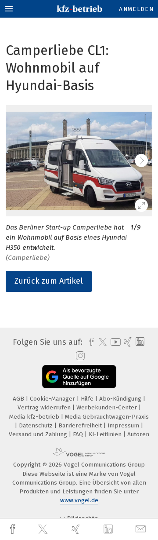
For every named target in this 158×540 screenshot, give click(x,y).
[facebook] (13, 529)
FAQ (79, 434)
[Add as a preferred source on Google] (79, 376)
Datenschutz (36, 425)
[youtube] (114, 341)
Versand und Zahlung (39, 434)
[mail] (142, 529)
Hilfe (88, 398)
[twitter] (44, 529)
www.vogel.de (79, 500)
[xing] (77, 529)
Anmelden (136, 9)
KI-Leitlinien (106, 434)
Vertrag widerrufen (45, 407)
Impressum (124, 425)
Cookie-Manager (53, 398)
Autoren (138, 434)
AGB (19, 398)
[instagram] (79, 356)
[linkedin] (109, 529)
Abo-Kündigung (121, 398)
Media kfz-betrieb (35, 416)
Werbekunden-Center (107, 407)
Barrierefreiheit (81, 425)
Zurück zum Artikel (48, 281)
